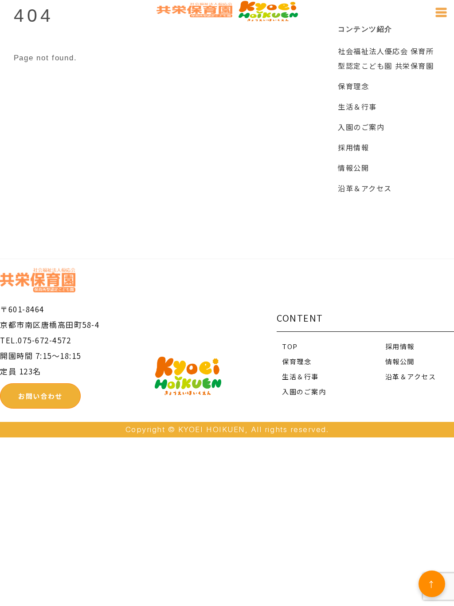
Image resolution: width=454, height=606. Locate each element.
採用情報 (353, 147)
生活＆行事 (357, 106)
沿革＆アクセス (365, 188)
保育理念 (353, 86)
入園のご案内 (361, 127)
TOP (290, 346)
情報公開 (353, 167)
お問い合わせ (40, 396)
